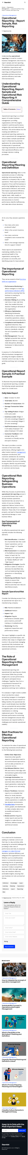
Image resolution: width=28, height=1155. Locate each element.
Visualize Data (10, 804)
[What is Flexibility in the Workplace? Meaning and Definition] (14, 1022)
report (13, 889)
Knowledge (14, 883)
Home (3, 7)
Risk (4, 892)
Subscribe (22, 1130)
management (21, 452)
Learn (21, 883)
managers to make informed (11, 851)
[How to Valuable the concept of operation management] (14, 970)
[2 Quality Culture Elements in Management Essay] (14, 1099)
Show (18, 109)
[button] (3, 2)
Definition (5, 883)
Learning (5, 886)
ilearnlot (7, 2)
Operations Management (7, 8)
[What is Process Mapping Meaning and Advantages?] (14, 1074)
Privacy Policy (15, 1136)
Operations (20, 886)
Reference (6, 889)
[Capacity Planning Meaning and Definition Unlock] (14, 1049)
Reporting (20, 889)
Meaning (12, 886)
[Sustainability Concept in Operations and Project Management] (14, 995)
